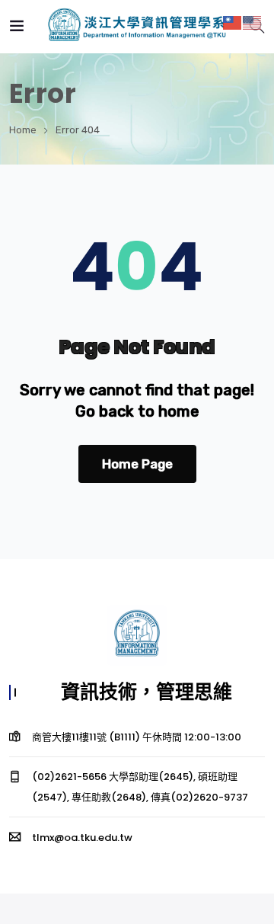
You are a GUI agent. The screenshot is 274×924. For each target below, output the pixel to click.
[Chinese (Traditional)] (233, 21)
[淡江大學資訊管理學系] (137, 26)
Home (23, 130)
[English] (253, 21)
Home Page (137, 464)
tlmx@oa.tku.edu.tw (82, 837)
